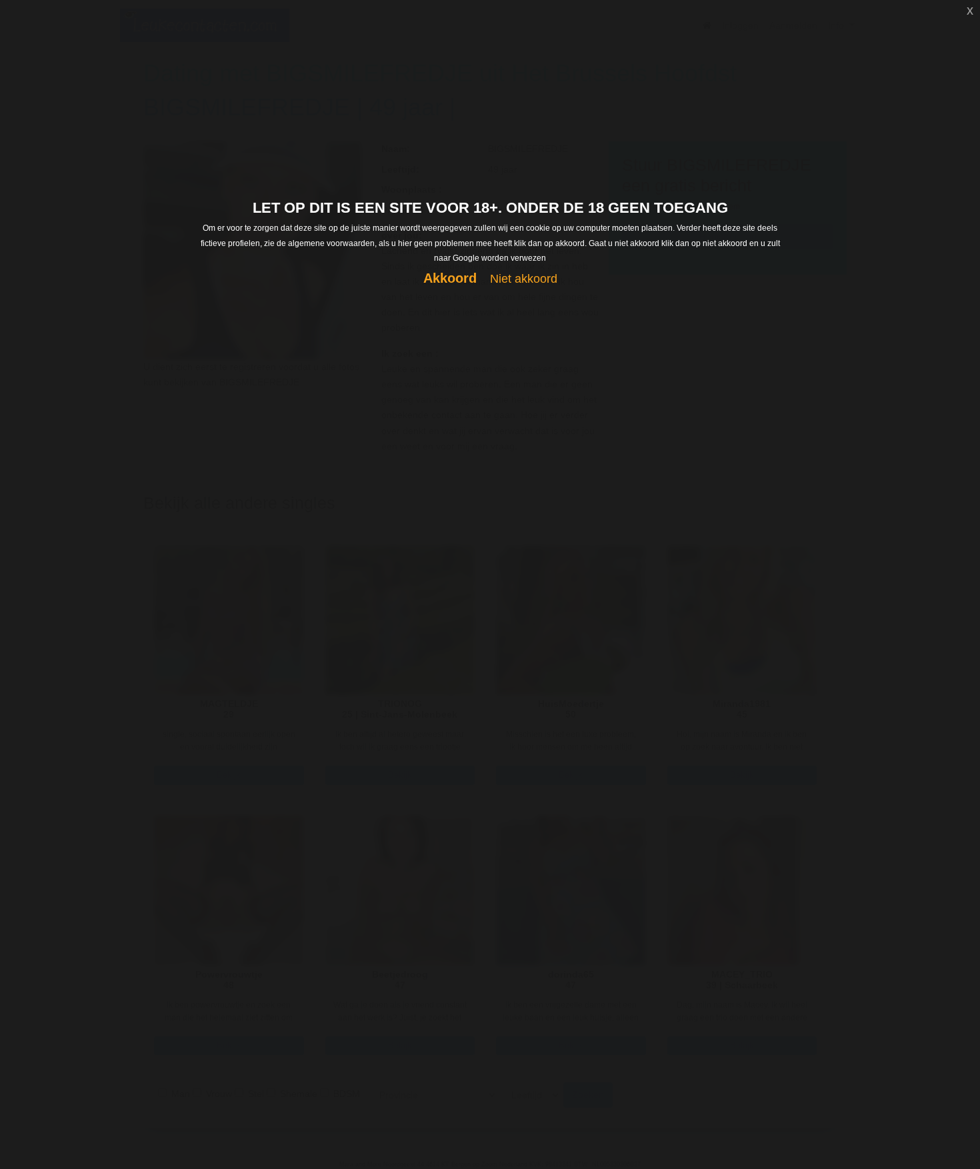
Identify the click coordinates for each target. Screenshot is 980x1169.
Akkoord (450, 278)
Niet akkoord (523, 278)
